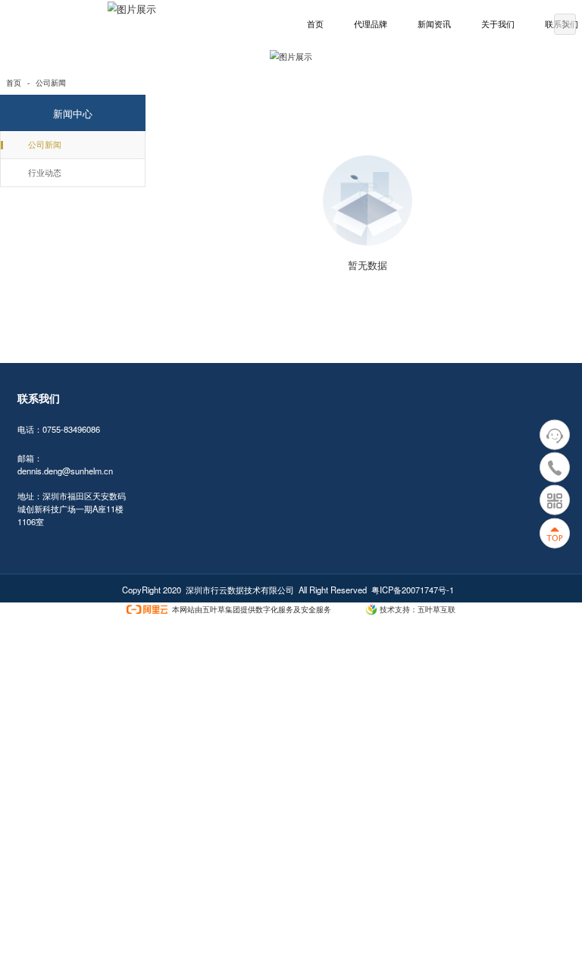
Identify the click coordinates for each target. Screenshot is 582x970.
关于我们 (498, 24)
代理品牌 (370, 24)
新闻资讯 (434, 24)
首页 (315, 24)
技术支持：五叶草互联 (417, 609)
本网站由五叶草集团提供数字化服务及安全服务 (251, 609)
